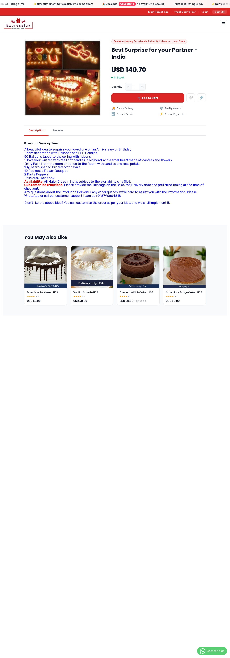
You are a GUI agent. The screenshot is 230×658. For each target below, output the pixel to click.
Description (36, 130)
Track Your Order (185, 11)
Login (205, 11)
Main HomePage (158, 11)
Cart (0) (220, 11)
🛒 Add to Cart (147, 98)
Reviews (58, 130)
